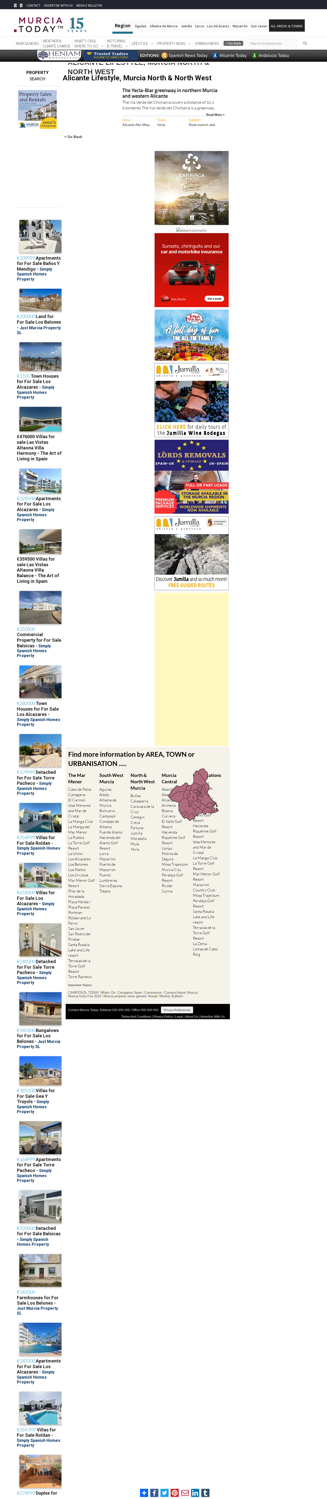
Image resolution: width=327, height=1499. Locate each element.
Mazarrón (240, 26)
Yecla (161, 125)
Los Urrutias (78, 875)
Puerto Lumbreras (108, 878)
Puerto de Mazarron (107, 867)
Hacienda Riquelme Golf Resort (173, 837)
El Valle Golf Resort (172, 824)
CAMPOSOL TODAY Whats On (91, 992)
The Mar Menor (76, 778)
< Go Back (73, 136)
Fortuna (137, 827)
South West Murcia (111, 778)
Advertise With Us (212, 1016)
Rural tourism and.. (203, 125)
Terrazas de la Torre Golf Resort (79, 966)
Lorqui (167, 848)
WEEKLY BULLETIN (89, 5)
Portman (75, 912)
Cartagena (76, 794)
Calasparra (139, 801)
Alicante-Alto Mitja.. (136, 125)
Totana (104, 891)
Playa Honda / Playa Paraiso (79, 904)
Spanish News (207, 43)
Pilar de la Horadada (76, 894)
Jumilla (186, 26)
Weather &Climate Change (57, 43)
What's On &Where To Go (86, 43)
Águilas (140, 26)
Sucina (167, 891)
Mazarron (107, 858)
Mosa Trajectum (175, 864)
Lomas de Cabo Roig (205, 952)
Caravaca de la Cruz (142, 809)
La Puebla (76, 837)
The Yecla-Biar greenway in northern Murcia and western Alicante (169, 93)
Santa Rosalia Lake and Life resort (79, 950)
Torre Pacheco (80, 976)
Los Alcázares (218, 26)
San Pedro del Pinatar (79, 936)
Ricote (167, 885)
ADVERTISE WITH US (58, 5)
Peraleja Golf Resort (172, 878)
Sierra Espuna (110, 885)
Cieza (135, 822)
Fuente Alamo (110, 832)
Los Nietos (76, 869)
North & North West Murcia (143, 781)
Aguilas (105, 789)
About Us (191, 1016)
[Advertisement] (192, 669)
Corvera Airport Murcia (180, 992)
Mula (135, 843)
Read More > (215, 114)
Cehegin (138, 817)
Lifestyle (140, 43)
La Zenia (200, 943)
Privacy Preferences (177, 1010)
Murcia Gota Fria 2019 (84, 996)
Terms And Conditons (136, 1016)
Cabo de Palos (79, 789)
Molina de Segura (170, 856)
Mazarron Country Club (204, 887)
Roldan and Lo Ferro (79, 920)
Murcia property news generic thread (130, 996)
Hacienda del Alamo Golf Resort (110, 843)
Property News (171, 43)
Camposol (107, 816)
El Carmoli (77, 800)
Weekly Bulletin (170, 996)
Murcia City (171, 869)
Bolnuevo (107, 810)
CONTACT (33, 5)
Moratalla (138, 838)
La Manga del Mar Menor (79, 829)
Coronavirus (153, 992)
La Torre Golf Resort (79, 845)
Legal (179, 1016)
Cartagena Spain (130, 992)
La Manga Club (80, 821)
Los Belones (78, 864)
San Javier (259, 26)
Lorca (199, 26)
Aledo (104, 794)
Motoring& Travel (116, 43)
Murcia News (27, 43)
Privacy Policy (163, 1016)
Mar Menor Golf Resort (81, 883)
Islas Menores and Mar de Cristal (79, 810)
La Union (75, 853)
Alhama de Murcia (163, 26)
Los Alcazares (79, 858)
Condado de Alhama (109, 824)
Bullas (136, 795)
